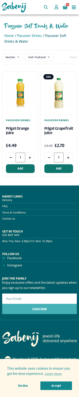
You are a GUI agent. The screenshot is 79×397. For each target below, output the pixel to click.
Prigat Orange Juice (17, 130)
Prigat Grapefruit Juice (58, 130)
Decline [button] (23, 386)
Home (9, 35)
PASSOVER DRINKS (18, 120)
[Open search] (45, 7)
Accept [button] (56, 386)
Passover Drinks (29, 35)
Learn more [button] (53, 374)
